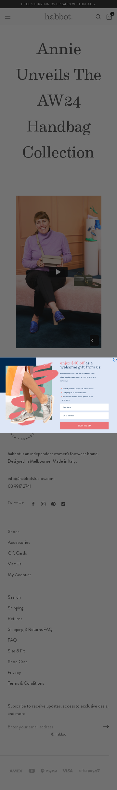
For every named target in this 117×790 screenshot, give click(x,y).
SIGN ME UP (84, 425)
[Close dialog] (114, 359)
